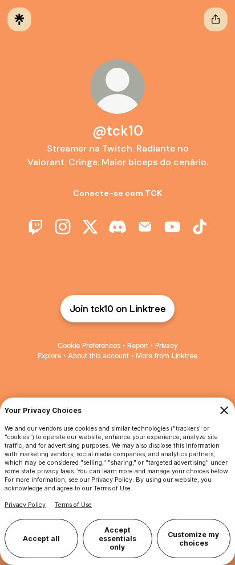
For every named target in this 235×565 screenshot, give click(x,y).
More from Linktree (166, 356)
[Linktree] (19, 19)
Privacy (166, 345)
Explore (49, 356)
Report (137, 345)
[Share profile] (215, 19)
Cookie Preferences (89, 345)
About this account (98, 356)
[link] (35, 226)
